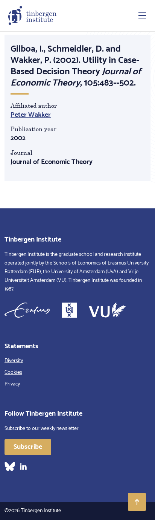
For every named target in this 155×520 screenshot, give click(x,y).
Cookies (13, 372)
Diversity (14, 360)
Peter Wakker (31, 115)
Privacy (12, 384)
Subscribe (28, 447)
